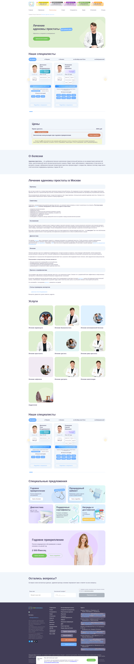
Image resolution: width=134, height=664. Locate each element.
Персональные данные (67, 611)
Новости (51, 618)
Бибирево (101, 649)
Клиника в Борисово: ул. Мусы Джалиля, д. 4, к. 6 (92, 636)
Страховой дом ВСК (92, 142)
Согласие (51, 142)
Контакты (51, 624)
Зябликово (83, 641)
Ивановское (98, 614)
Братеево (86, 640)
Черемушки (96, 623)
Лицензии (63, 614)
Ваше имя (32, 591)
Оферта (63, 619)
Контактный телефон (59, 591)
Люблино (83, 643)
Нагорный (87, 623)
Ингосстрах (36, 142)
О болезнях (93, 10)
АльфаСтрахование (89, 141)
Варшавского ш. (88, 624)
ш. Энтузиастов (85, 616)
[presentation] (28, 79)
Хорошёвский (92, 632)
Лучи (85, 142)
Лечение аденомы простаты (47, 14)
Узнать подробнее (94, 135)
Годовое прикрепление (69, 631)
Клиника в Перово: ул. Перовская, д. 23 (90, 611)
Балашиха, (99, 615)
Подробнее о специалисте (40, 104)
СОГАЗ (56, 142)
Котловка (101, 623)
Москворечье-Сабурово (98, 642)
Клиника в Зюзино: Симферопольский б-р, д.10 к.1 (92, 619)
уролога (37, 240)
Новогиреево (87, 614)
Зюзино (83, 623)
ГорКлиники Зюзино (87, 622)
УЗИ (52, 243)
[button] (31, 111)
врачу (36, 206)
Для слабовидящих (70, 639)
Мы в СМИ (52, 633)
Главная (31, 10)
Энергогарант (69, 142)
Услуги (63, 10)
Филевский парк (99, 632)
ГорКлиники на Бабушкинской (89, 648)
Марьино (91, 642)
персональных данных (89, 591)
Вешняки (103, 614)
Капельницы (52, 10)
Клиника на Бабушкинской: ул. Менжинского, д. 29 (92, 646)
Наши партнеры (65, 626)
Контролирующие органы (67, 607)
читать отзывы (32, 613)
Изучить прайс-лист (69, 644)
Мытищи (87, 649)
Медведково (96, 649)
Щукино (87, 632)
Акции (83, 10)
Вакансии (51, 622)
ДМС (62, 623)
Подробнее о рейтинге (88, 519)
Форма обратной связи (67, 628)
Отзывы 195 (59, 74)
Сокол (88, 633)
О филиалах (41, 10)
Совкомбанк (62, 142)
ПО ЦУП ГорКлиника (33, 633)
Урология (39, 14)
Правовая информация (67, 621)
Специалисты (73, 10)
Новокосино (93, 614)
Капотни (87, 643)
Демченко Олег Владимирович (39, 291)
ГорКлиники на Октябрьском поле (89, 631)
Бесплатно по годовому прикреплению (41, 86)
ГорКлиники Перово (87, 613)
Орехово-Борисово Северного (92, 641)
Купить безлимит (36, 498)
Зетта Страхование (78, 142)
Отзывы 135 (34, 74)
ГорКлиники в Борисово (87, 639)
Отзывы (103, 10)
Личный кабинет (67, 635)
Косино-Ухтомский (86, 615)
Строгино (92, 633)
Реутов (95, 615)
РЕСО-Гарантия (44, 142)
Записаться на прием (42, 38)
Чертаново (91, 623)
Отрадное (91, 649)
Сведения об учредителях (67, 609)
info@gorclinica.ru (34, 617)
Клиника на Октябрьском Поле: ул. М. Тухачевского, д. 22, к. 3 (92, 628)
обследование (41, 243)
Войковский (83, 633)
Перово (82, 614)
